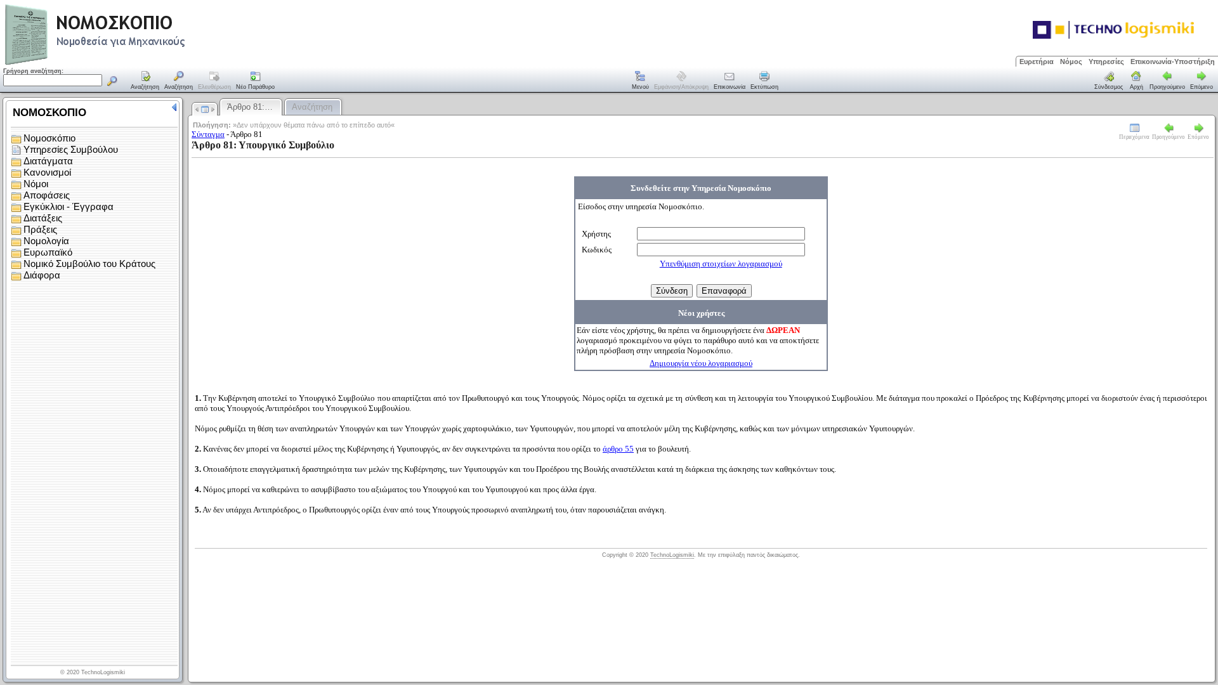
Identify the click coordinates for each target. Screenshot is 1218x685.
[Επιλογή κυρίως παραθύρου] (145, 81)
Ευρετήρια (1036, 61)
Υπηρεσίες (1106, 61)
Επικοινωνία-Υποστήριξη (1172, 61)
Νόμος (1071, 61)
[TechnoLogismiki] (145, 63)
